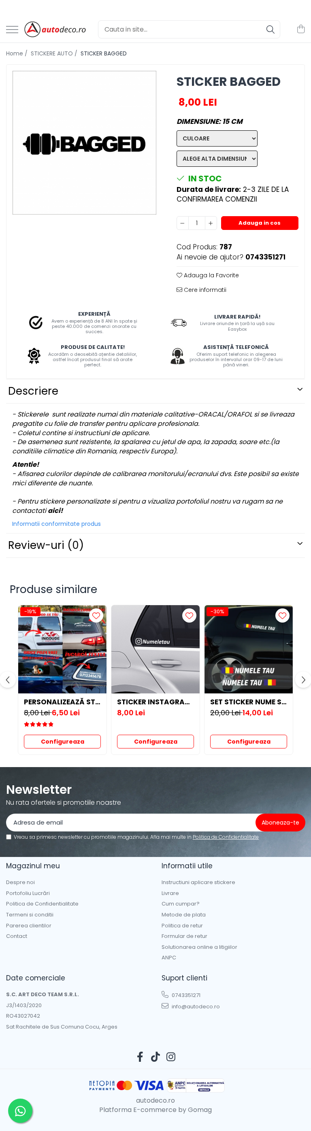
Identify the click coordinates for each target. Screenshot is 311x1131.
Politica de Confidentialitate (226, 836)
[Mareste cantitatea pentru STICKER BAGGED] (211, 223)
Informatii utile (187, 866)
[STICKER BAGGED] (84, 143)
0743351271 (185, 995)
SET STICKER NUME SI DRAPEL (248, 701)
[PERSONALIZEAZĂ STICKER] (62, 649)
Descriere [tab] (33, 391)
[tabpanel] (84, 143)
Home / (17, 53)
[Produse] (12, 30)
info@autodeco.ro (195, 1006)
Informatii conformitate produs (56, 523)
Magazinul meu (33, 866)
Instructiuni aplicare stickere (198, 882)
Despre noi (20, 882)
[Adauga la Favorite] (96, 615)
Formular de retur (184, 936)
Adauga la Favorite (210, 275)
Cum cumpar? (181, 904)
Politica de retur (182, 925)
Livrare (170, 893)
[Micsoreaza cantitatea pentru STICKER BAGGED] (183, 223)
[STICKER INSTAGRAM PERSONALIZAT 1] (155, 649)
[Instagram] (171, 1057)
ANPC (169, 957)
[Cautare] (270, 29)
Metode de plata (184, 914)
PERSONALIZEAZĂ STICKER (62, 701)
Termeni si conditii (29, 914)
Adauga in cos (260, 223)
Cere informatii (204, 290)
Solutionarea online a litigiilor (199, 947)
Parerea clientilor (28, 925)
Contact (16, 936)
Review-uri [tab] (46, 545)
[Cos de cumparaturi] (300, 29)
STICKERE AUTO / (55, 53)
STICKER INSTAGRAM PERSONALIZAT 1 (155, 701)
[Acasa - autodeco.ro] (55, 29)
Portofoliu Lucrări (28, 893)
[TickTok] (156, 1057)
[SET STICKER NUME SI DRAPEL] (248, 649)
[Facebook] (140, 1057)
